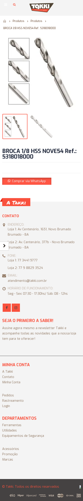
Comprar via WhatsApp (29, 181)
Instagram (16, 308)
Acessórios (10, 449)
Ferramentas (11, 425)
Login (6, 406)
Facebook (7, 308)
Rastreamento (13, 401)
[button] (26, 181)
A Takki (7, 372)
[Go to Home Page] (4, 21)
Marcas (7, 459)
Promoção (10, 454)
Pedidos (8, 395)
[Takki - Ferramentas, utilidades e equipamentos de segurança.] (41, 7)
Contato (8, 377)
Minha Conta (11, 382)
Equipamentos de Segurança (23, 436)
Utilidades (9, 430)
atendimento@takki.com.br (27, 281)
